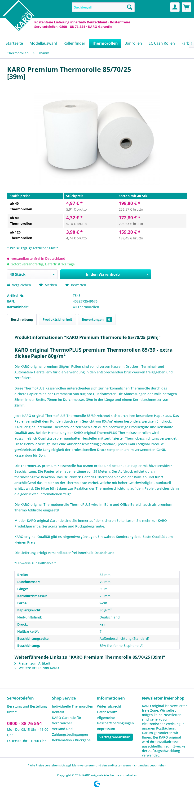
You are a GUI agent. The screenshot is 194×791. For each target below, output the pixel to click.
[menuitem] (103, 7)
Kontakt (58, 712)
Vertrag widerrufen (114, 737)
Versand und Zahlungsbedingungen (70, 731)
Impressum (106, 728)
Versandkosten (112, 765)
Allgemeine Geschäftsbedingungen (115, 720)
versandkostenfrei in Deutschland (38, 258)
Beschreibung (22, 319)
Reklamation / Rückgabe (71, 740)
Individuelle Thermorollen (72, 706)
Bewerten (78, 285)
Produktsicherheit (57, 319)
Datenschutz (107, 712)
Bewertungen (96, 319)
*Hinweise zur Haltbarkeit (35, 563)
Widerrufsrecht (109, 706)
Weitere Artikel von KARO (38, 668)
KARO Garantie (100, 26)
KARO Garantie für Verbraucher (66, 720)
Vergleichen (21, 285)
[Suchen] (130, 7)
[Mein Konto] (175, 7)
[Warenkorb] (186, 7)
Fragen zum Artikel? (34, 663)
